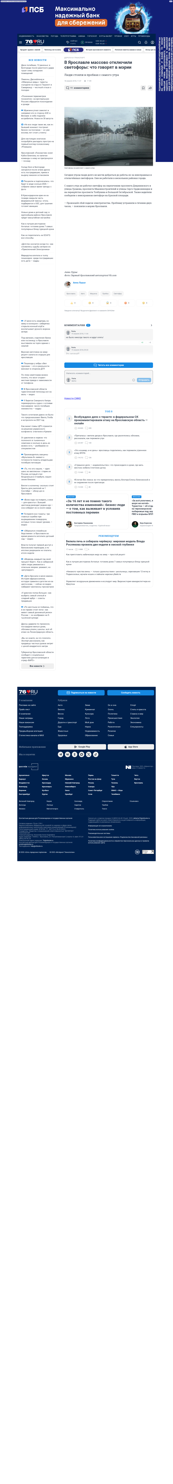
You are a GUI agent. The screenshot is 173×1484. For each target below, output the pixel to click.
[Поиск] (139, 42)
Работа (111, 722)
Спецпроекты (136, 727)
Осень (111, 709)
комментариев (79, 88)
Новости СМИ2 (72, 398)
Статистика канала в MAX (31, 735)
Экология (134, 718)
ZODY (126, 36)
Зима (87, 705)
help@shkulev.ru (37, 846)
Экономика (135, 722)
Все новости (37, 60)
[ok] (74, 754)
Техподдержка (26, 727)
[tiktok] (95, 754)
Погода (54, 36)
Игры (133, 36)
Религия (112, 731)
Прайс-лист (24, 709)
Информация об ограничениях (100, 826)
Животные (63, 731)
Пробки (118, 36)
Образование (91, 735)
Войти (74, 381)
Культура (89, 714)
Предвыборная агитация (31, 731)
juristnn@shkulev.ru (26, 844)
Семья (111, 735)
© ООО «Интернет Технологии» (62, 852)
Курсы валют (105, 36)
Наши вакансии (26, 722)
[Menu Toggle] (20, 42)
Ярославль (70, 294)
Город (60, 718)
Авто (83, 294)
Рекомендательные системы (99, 833)
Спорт (133, 705)
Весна (61, 714)
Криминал (90, 709)
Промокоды (144, 36)
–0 (150, 342)
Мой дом (89, 722)
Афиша (81, 36)
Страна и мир (136, 714)
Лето (87, 718)
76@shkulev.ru (48, 840)
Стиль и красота (138, 709)
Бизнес (61, 709)
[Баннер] (74, 50)
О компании (25, 714)
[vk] (67, 754)
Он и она (112, 705)
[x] (88, 754)
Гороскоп (92, 36)
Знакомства (42, 36)
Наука (88, 727)
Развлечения (114, 727)
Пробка (105, 294)
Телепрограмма (68, 36)
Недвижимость (26, 36)
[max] (81, 754)
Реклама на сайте (27, 705)
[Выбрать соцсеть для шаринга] (150, 88)
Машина (93, 294)
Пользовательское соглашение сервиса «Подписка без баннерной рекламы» (118, 837)
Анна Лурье (79, 282)
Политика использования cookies (101, 830)
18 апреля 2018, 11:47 (72, 81)
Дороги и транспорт (67, 722)
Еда (59, 727)
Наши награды (26, 718)
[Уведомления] (146, 42)
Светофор (118, 294)
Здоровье (62, 735)
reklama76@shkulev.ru (141, 818)
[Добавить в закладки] (143, 88)
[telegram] (60, 754)
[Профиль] (152, 42)
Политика (112, 714)
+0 (142, 342)
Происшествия (115, 718)
